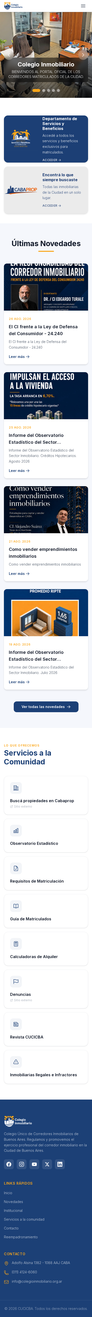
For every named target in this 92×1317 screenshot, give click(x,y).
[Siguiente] (83, 55)
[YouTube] (34, 1164)
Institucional (13, 1210)
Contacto (11, 1228)
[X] (47, 1164)
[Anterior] (9, 55)
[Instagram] (21, 1164)
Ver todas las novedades (43, 707)
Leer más (17, 357)
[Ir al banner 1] (33, 90)
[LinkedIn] (60, 1164)
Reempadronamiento (21, 1237)
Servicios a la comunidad (24, 1219)
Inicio (8, 1193)
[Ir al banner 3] (48, 90)
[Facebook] (9, 1164)
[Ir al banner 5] (58, 90)
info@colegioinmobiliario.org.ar (37, 1281)
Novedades (13, 1202)
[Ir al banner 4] (53, 90)
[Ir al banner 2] (41, 90)
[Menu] (83, 6)
